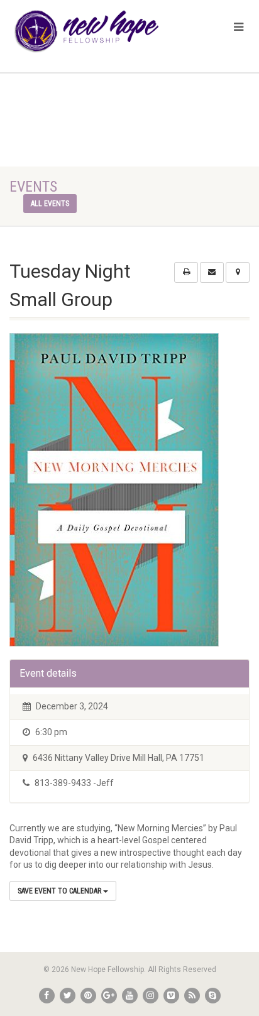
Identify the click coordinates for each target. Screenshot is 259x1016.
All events (50, 203)
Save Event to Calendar (60, 891)
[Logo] (86, 31)
